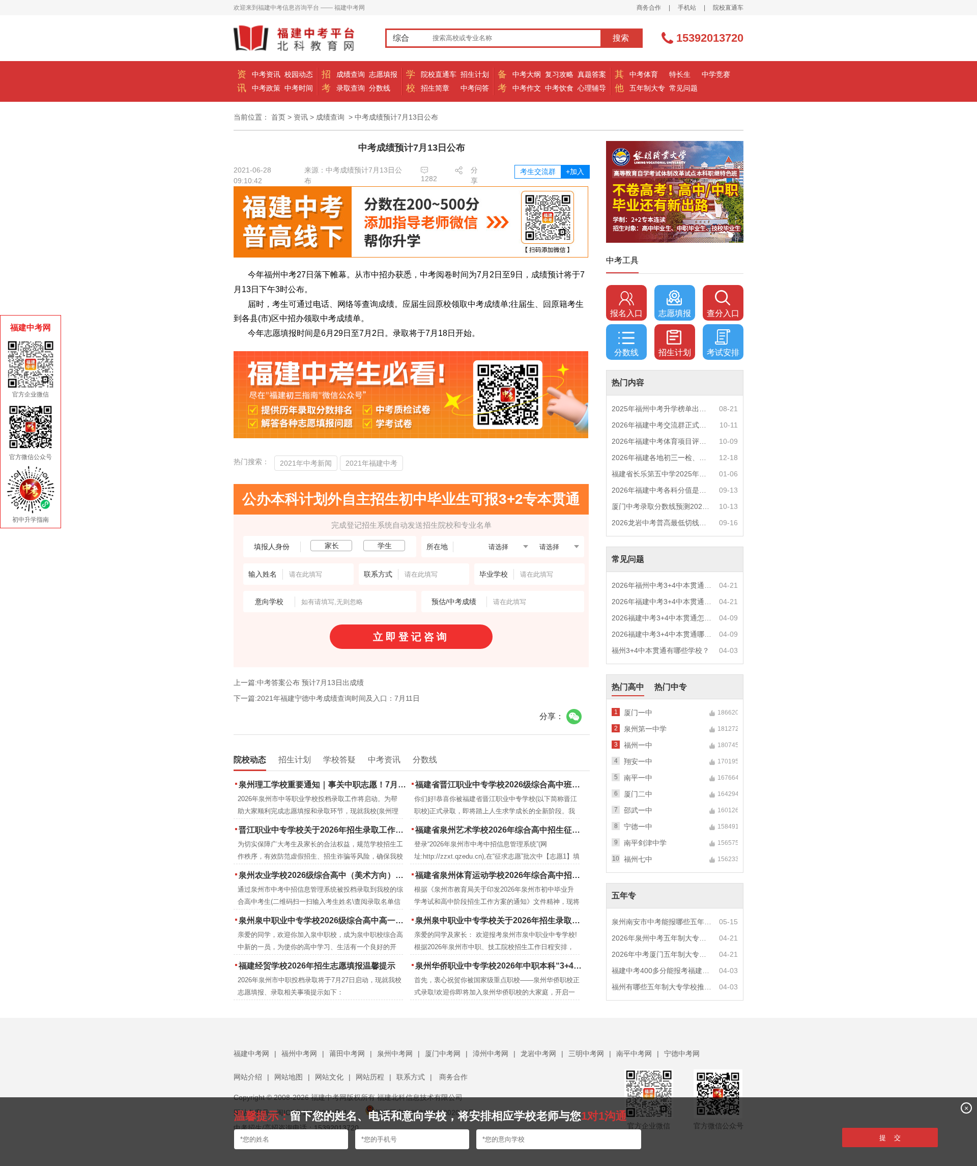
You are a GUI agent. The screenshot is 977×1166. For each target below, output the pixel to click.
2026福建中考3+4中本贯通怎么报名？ (662, 618)
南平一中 (638, 778)
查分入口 (723, 313)
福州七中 (638, 859)
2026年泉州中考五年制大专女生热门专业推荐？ (662, 938)
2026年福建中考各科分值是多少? (662, 490)
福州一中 (638, 745)
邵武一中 (638, 810)
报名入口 (626, 313)
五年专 (624, 895)
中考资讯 (266, 74)
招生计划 (475, 74)
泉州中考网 (395, 1053)
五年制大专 (647, 88)
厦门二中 (638, 794)
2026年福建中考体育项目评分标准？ (662, 441)
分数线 (379, 88)
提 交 (890, 1138)
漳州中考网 (490, 1053)
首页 (278, 117)
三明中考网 (586, 1053)
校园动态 (298, 74)
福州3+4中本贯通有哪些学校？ (660, 650)
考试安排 (723, 352)
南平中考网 (634, 1053)
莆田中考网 (347, 1053)
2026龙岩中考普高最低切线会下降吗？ (662, 523)
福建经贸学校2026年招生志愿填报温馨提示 (317, 965)
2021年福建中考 (371, 463)
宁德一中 (638, 826)
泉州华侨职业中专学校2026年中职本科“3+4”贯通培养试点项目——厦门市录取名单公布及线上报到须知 (500, 965)
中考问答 (475, 88)
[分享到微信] (574, 716)
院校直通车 (728, 7)
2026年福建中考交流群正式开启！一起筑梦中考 (662, 425)
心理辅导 (592, 88)
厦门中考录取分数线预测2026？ (662, 506)
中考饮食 (559, 88)
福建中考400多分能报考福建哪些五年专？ (662, 970)
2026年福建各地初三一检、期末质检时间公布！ (662, 457)
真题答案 (592, 74)
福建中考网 (251, 1053)
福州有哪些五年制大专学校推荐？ (662, 987)
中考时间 (298, 88)
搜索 (621, 38)
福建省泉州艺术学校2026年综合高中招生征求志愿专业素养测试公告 (500, 830)
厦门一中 (638, 712)
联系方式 (410, 1077)
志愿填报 (383, 74)
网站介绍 (248, 1077)
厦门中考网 (443, 1053)
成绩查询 (350, 74)
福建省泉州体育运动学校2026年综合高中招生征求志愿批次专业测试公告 (500, 875)
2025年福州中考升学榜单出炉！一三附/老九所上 (662, 409)
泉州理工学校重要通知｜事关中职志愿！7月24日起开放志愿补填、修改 (323, 784)
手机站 (687, 7)
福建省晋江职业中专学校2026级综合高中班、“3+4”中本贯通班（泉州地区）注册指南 (500, 784)
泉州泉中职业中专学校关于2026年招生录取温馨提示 (500, 920)
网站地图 (288, 1077)
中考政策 (266, 88)
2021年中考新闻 (306, 463)
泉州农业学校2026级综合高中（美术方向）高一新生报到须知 (323, 875)
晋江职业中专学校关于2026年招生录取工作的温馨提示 (323, 830)
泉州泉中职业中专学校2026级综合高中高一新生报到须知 (323, 920)
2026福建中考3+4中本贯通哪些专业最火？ (662, 634)
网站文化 (329, 1077)
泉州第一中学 (645, 729)
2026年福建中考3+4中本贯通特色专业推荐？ (662, 602)
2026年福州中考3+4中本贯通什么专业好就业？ (662, 585)
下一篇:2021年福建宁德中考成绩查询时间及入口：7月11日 (327, 698)
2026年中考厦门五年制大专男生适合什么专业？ (662, 954)
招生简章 (435, 88)
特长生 (680, 74)
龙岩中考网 (538, 1053)
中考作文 (526, 88)
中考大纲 (526, 74)
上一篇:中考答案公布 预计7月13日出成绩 (299, 682)
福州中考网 (299, 1053)
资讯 (301, 117)
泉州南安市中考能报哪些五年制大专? (662, 922)
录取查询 (350, 88)
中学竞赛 (716, 74)
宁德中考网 (682, 1053)
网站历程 (370, 1077)
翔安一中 (638, 761)
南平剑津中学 (645, 843)
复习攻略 (559, 74)
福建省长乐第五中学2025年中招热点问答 (662, 474)
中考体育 (643, 74)
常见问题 (683, 88)
